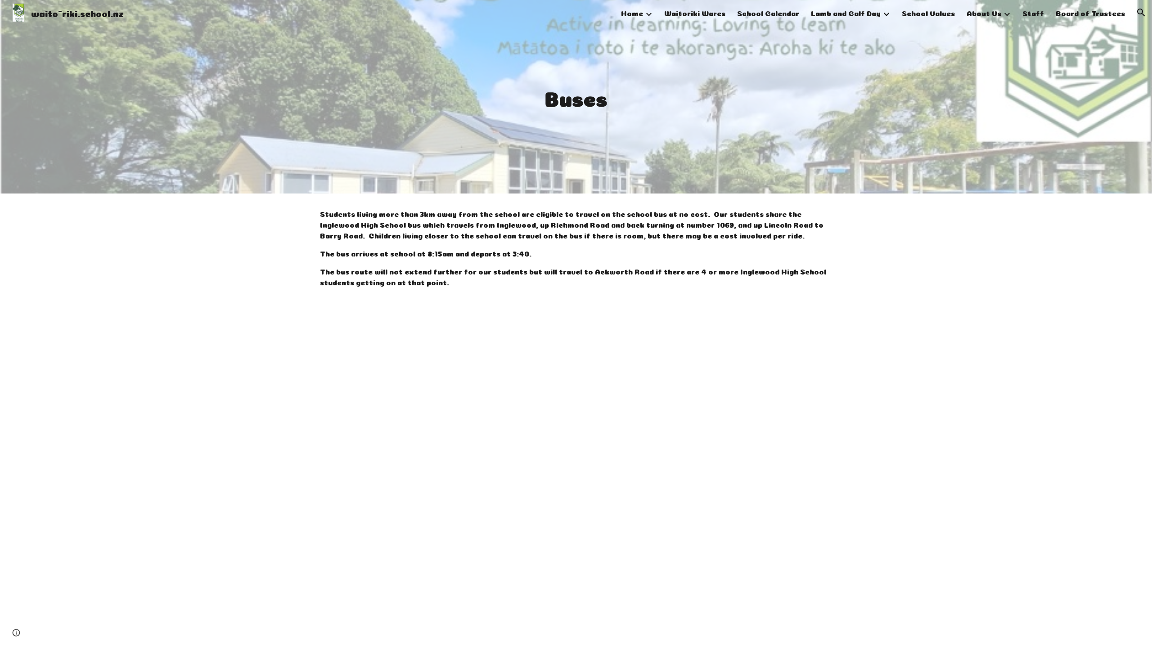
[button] (1141, 12)
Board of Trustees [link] (1090, 12)
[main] (576, 97)
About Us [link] (984, 12)
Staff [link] (1033, 12)
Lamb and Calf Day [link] (846, 12)
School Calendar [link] (768, 12)
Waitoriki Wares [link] (694, 12)
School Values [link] (928, 12)
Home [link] (632, 12)
